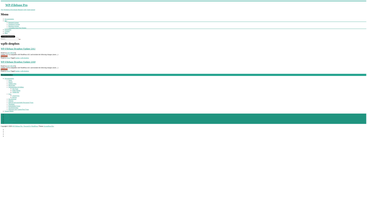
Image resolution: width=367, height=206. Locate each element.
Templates (11, 104)
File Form (15, 89)
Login (6, 114)
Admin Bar (15, 92)
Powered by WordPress (31, 126)
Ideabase (7, 118)
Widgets (10, 101)
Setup (10, 80)
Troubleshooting (13, 108)
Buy (6, 21)
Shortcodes (11, 85)
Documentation (9, 19)
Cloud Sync (15, 96)
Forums (7, 119)
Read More (4, 56)
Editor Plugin (16, 90)
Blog (6, 33)
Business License (13, 26)
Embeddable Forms (14, 106)
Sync (9, 94)
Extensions (8, 30)
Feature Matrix (9, 111)
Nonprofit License (10, 121)
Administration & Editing (16, 87)
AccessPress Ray (49, 126)
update (17, 58)
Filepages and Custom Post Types (18, 109)
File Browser (12, 99)
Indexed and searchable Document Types (20, 102)
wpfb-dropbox (24, 58)
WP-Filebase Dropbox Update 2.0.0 (18, 62)
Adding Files (12, 83)
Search (10, 82)
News (8, 58)
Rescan (14, 97)
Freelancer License (14, 24)
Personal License (13, 22)
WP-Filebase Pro (17, 126)
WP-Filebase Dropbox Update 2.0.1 (18, 48)
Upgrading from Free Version (17, 28)
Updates (7, 31)
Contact (7, 116)
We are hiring (9, 123)
